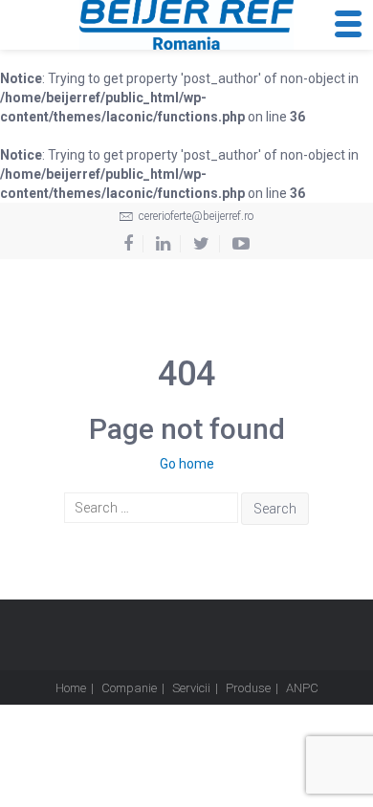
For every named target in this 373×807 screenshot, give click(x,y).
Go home (187, 463)
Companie (129, 688)
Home (70, 688)
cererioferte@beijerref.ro (194, 216)
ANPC (302, 688)
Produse (248, 688)
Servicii (191, 688)
